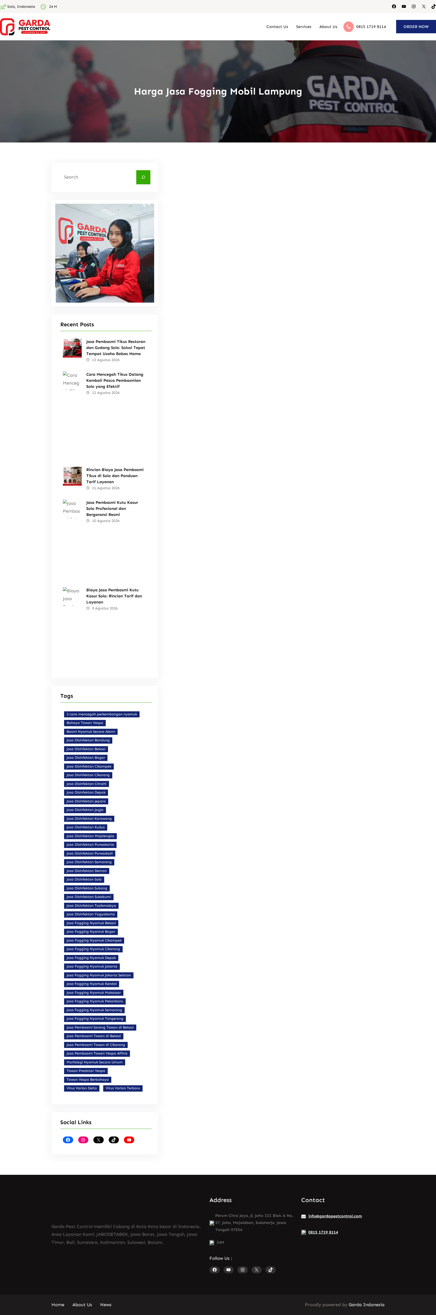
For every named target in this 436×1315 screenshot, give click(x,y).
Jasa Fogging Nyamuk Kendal (92, 984)
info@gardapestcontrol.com (335, 1216)
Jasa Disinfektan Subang (87, 888)
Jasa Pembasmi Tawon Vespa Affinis (97, 1053)
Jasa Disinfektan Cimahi (86, 784)
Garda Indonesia (367, 1304)
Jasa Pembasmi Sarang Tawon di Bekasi (100, 1027)
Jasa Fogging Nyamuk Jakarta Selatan (99, 975)
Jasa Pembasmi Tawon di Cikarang (96, 1045)
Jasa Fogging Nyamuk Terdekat (281, 599)
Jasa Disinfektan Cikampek (89, 766)
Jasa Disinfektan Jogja (85, 810)
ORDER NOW (416, 26)
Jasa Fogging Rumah (335, 599)
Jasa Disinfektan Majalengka (90, 836)
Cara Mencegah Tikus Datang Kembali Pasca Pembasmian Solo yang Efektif (114, 380)
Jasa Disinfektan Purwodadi (90, 853)
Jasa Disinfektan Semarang (89, 862)
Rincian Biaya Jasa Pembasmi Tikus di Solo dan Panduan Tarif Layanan (115, 475)
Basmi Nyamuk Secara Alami (91, 731)
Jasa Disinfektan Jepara (86, 801)
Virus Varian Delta (82, 1088)
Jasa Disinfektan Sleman (87, 871)
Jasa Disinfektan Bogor (86, 757)
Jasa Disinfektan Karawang (89, 818)
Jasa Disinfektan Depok (86, 792)
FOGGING (193, 599)
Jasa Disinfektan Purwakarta (90, 844)
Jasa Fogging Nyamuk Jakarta (92, 966)
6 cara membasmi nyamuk (207, 615)
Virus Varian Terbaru (123, 1088)
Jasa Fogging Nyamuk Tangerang (95, 1018)
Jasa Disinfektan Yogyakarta (91, 914)
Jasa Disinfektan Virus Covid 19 (321, 527)
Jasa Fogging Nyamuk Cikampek (94, 940)
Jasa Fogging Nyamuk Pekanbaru (95, 1001)
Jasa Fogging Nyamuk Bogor (91, 931)
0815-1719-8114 (263, 205)
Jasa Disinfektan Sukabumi (89, 897)
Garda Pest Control (202, 447)
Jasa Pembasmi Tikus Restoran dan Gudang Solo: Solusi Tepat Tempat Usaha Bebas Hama (115, 347)
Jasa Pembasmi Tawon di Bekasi (94, 1036)
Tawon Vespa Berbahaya (88, 1079)
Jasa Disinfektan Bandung (88, 740)
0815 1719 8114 (371, 26)
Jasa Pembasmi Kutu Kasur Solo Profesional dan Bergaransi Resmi (112, 508)
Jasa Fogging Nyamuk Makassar (94, 992)
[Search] (143, 177)
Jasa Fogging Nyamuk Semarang (94, 1010)
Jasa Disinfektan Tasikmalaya (91, 905)
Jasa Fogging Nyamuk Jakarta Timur (281, 624)
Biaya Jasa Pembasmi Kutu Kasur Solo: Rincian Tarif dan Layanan (114, 596)
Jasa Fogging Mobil (228, 599)
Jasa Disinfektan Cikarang (88, 775)
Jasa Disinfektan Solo (84, 879)
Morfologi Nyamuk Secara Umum (95, 1062)
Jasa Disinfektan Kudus (86, 827)
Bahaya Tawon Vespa (85, 723)
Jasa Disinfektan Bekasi (86, 749)
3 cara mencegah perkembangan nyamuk (102, 714)
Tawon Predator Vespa (86, 1071)
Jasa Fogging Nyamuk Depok (91, 958)
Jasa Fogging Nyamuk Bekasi (91, 923)
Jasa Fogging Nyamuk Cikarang (93, 949)
